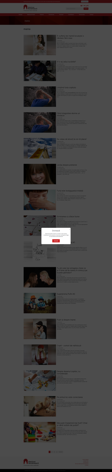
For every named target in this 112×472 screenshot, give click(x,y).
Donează (56, 240)
